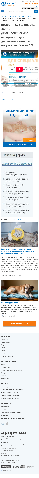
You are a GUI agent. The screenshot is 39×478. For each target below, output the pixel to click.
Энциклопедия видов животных (12, 390)
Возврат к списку (7, 100)
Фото (3, 353)
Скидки (3, 348)
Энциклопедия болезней (9, 392)
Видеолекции (5, 367)
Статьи (4, 384)
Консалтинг (5, 379)
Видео (3, 350)
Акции (3, 345)
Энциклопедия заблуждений (10, 398)
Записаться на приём (19, 324)
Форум (4, 416)
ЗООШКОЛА (5, 376)
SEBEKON (15, 461)
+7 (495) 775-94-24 (29, 3)
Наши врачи (5, 342)
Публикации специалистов (10, 387)
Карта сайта (5, 406)
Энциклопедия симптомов (10, 395)
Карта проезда (33, 6)
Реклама (4, 409)
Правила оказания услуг (9, 356)
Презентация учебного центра (11, 370)
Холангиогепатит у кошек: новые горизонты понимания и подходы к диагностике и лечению (17, 251)
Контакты (6, 403)
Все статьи (17, 219)
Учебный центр (8, 361)
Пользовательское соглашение (11, 412)
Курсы (3, 364)
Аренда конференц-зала (9, 373)
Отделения (4, 339)
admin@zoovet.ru (7, 450)
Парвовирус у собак (10, 302)
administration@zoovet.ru (10, 455)
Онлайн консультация (12, 419)
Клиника (5, 336)
